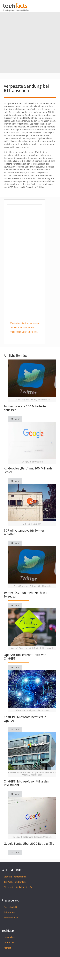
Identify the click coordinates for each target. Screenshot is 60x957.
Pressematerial (11, 917)
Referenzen (9, 912)
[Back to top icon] (54, 951)
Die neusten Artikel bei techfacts (19, 887)
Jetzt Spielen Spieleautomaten (24, 332)
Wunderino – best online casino (24, 323)
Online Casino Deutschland (22, 327)
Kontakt (7, 948)
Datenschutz (9, 937)
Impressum (9, 942)
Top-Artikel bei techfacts (15, 882)
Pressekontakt (10, 907)
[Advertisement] (30, 43)
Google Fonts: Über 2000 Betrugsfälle (29, 843)
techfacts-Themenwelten (15, 877)
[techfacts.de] (15, 7)
